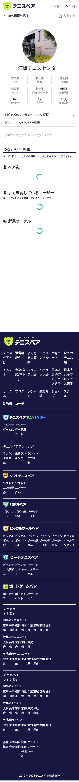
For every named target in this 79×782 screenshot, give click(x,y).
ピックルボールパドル (57, 540)
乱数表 (7, 403)
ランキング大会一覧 (32, 458)
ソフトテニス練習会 (8, 488)
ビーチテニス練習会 (8, 569)
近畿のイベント (12, 702)
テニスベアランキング (18, 446)
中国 (42, 659)
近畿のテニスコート (15, 636)
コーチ (19, 403)
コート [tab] (55, 6)
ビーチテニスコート (20, 569)
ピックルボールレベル (20, 540)
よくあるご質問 (32, 357)
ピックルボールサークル (45, 540)
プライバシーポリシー (32, 747)
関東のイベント (12, 686)
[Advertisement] (39, 280)
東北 (12, 659)
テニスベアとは (7, 357)
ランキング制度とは (8, 458)
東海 (24, 659)
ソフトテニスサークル (20, 488)
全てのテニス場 (68, 357)
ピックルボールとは (8, 540)
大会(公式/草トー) (20, 374)
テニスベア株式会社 (47, 775)
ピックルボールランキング (69, 540)
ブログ (19, 391)
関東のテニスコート (15, 619)
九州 (48, 659)
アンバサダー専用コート (20, 429)
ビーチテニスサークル (32, 569)
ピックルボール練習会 (32, 540)
